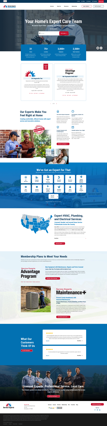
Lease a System (86, 6)
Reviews (59, 404)
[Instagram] (97, 409)
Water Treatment (36, 281)
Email (36, 93)
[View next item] (56, 103)
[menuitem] (5, 424)
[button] (101, 48)
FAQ (79, 1)
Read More (79, 340)
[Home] (9, 6)
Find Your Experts (98, 6)
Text (32, 93)
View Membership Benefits (63, 316)
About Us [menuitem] (59, 6)
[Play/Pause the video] (97, 48)
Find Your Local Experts (62, 143)
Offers (84, 1)
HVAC (22, 281)
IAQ (24, 281)
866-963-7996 (101, 1)
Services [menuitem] (52, 6)
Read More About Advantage (52, 278)
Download (42, 93)
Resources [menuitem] (66, 6)
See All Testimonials (26, 350)
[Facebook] (95, 409)
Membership (64, 404)
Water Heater (29, 281)
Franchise (95, 1)
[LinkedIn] (99, 409)
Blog (77, 404)
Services (50, 404)
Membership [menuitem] (74, 6)
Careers (89, 1)
